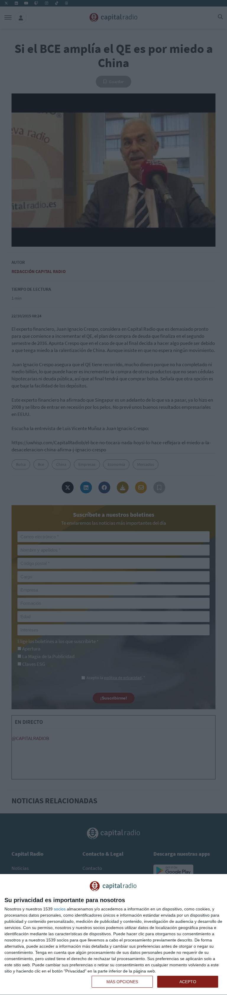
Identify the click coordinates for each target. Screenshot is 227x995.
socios (60, 909)
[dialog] (113, 934)
